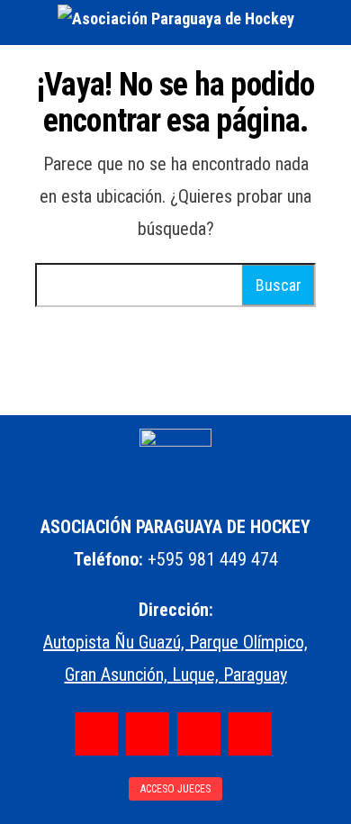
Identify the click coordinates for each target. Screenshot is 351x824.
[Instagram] (147, 734)
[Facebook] (96, 734)
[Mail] (250, 734)
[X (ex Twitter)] (198, 734)
